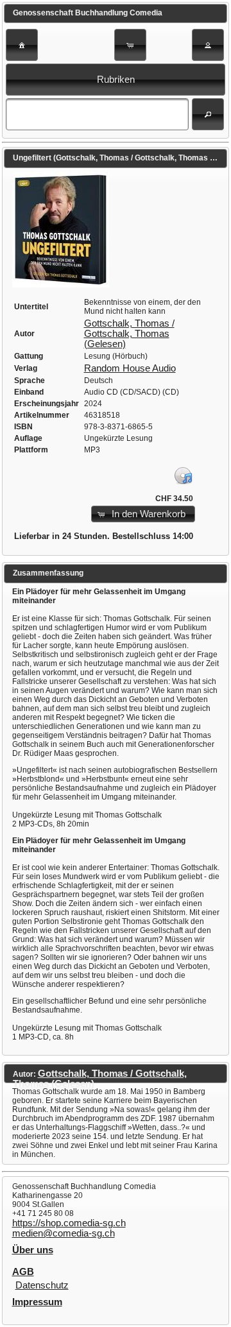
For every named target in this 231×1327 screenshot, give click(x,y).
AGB (23, 1272)
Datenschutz (42, 1285)
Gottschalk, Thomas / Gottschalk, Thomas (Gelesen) (129, 333)
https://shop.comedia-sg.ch (69, 1223)
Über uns (32, 1250)
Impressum (37, 1302)
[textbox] (97, 114)
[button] (22, 45)
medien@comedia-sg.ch (63, 1233)
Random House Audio (130, 368)
